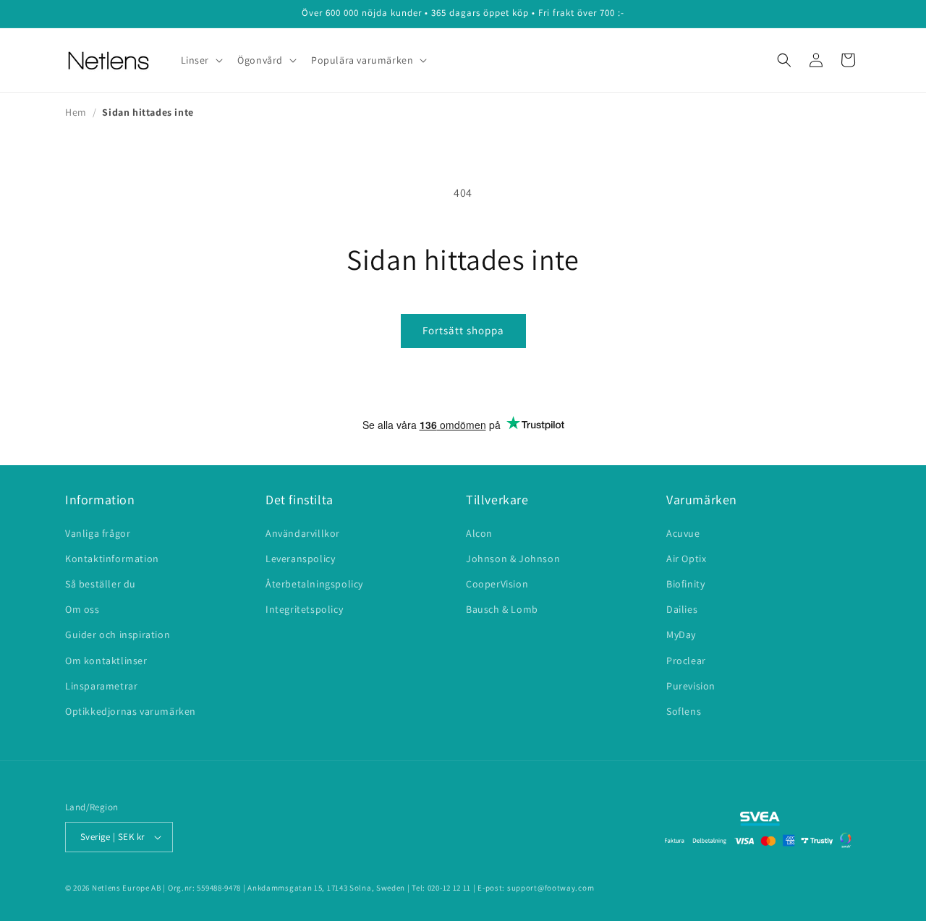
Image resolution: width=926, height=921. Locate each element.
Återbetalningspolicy (314, 583)
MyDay (681, 634)
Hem (76, 112)
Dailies (681, 609)
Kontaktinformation (112, 558)
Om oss (82, 609)
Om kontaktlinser (106, 660)
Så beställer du (100, 583)
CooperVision (497, 583)
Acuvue (683, 533)
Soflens (683, 711)
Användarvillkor (303, 533)
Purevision (690, 685)
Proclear (686, 660)
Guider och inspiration (117, 634)
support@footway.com (550, 888)
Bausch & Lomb (502, 609)
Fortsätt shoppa (463, 330)
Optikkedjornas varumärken (130, 711)
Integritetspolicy (304, 609)
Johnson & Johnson (513, 558)
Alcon (479, 533)
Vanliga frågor (97, 533)
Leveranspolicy (300, 558)
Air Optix (686, 558)
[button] (200, 60)
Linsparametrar (101, 685)
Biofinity (685, 583)
